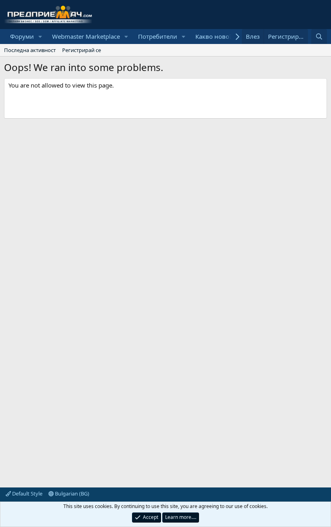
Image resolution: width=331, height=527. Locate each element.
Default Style (26, 493)
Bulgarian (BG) (71, 493)
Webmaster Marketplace (86, 36)
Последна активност (30, 50)
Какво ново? (213, 36)
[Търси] (319, 36)
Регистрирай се (81, 50)
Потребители (157, 36)
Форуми (22, 36)
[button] (40, 36)
